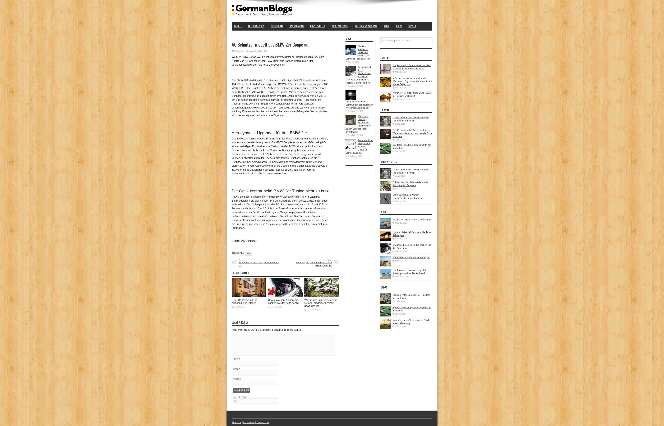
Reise (386, 26)
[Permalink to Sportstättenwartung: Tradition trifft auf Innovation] (385, 153)
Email (235, 369)
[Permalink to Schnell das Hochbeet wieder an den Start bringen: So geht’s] (385, 190)
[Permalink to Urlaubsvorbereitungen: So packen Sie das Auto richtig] (285, 296)
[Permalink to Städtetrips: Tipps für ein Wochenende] (385, 227)
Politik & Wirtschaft (366, 26)
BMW (249, 253)
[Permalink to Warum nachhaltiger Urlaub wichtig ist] (385, 265)
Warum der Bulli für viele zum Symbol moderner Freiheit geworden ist (320, 302)
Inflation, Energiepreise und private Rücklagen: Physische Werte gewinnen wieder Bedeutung (412, 81)
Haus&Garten (296, 26)
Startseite (236, 422)
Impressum (249, 422)
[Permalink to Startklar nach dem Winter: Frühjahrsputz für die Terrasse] (385, 203)
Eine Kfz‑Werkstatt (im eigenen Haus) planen (244, 301)
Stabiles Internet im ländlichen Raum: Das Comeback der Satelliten (357, 52)
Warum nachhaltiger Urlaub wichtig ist (411, 257)
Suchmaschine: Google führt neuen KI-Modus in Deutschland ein (359, 146)
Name (235, 358)
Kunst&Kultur (317, 26)
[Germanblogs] (262, 13)
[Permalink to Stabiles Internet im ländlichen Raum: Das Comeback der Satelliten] (350, 54)
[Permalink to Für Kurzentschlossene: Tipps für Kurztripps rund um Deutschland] (385, 278)
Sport (399, 26)
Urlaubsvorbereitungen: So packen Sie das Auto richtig (283, 301)
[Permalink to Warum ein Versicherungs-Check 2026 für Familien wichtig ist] (385, 101)
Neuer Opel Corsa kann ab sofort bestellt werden (314, 263)
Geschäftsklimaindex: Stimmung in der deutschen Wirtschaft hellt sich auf (359, 104)
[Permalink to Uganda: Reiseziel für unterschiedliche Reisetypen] (385, 240)
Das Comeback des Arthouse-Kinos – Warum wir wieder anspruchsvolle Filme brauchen (412, 133)
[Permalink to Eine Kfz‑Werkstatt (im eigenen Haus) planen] (249, 296)
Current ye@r (240, 397)
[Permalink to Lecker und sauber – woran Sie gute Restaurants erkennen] (385, 125)
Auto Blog (240, 51)
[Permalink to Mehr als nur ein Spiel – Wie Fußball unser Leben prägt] (385, 328)
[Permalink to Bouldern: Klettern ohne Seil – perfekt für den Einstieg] (385, 303)
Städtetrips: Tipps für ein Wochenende (412, 219)
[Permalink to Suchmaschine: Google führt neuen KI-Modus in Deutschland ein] (350, 148)
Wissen (412, 26)
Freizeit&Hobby (256, 26)
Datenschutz (262, 422)
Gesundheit (277, 26)
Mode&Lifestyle (340, 26)
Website (237, 379)
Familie (238, 26)
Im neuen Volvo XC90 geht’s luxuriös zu (259, 263)
